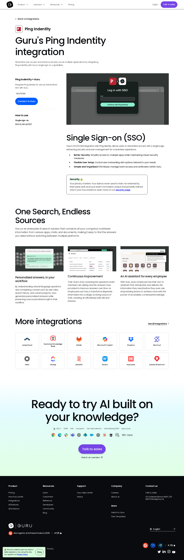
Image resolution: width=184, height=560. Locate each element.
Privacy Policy (22, 554)
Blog (45, 512)
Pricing (71, 4)
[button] (23, 4)
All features (13, 504)
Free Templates (118, 516)
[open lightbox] (117, 99)
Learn (45, 492)
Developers (48, 504)
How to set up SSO (23, 124)
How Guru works (15, 496)
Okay (39, 552)
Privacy (50, 548)
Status (80, 496)
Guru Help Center (85, 492)
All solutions (13, 508)
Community (48, 508)
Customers (48, 496)
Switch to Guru (118, 512)
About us (115, 496)
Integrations (14, 500)
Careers (115, 492)
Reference (47, 500)
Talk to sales (169, 4)
